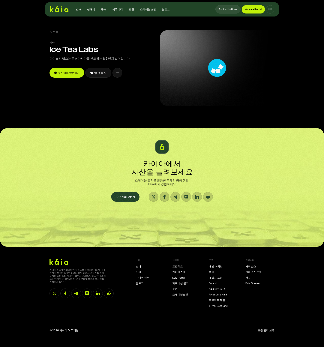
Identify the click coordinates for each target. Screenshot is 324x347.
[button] (78, 9)
